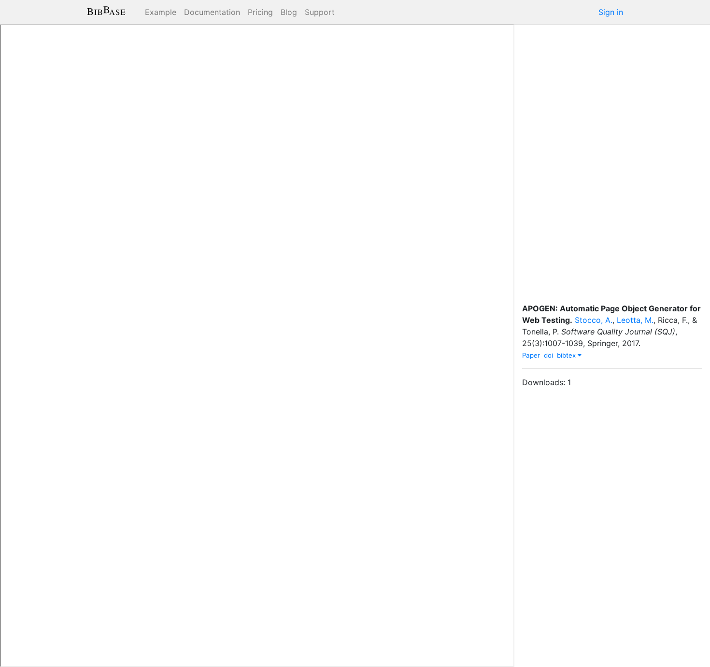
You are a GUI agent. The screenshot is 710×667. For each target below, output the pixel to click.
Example (160, 12)
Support (320, 12)
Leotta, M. (635, 320)
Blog (289, 12)
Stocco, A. (593, 320)
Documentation (212, 12)
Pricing (260, 12)
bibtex (567, 355)
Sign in (610, 12)
